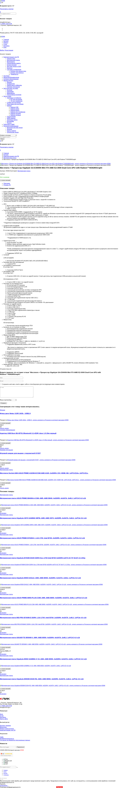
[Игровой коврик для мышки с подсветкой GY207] (40, 460)
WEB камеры (11, 118)
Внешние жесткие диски (15, 127)
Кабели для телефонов (17, 112)
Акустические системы (10, 88)
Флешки (9, 129)
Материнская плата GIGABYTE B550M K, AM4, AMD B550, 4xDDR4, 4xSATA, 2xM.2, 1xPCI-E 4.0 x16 (40, 637)
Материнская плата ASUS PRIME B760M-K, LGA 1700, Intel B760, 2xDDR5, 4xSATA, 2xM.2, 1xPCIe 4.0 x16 (42, 538)
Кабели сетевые (15, 115)
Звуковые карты (12, 120)
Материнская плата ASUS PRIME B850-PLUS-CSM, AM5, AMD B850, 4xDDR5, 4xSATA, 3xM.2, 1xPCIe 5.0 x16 (43, 598)
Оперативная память (14, 63)
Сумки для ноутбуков (14, 102)
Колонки (9, 90)
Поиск (2, 139)
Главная (6, 39)
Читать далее (4, 428)
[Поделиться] (4, 778)
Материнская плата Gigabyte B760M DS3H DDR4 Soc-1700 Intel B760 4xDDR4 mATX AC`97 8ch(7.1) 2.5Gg (42, 558)
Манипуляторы (8, 80)
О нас (5, 44)
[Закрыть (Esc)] (6, 778)
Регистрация (9, 50)
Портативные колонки (14, 94)
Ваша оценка (4, 400)
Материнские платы (13, 60)
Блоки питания (12, 65)
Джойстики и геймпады (14, 85)
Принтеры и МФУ (9, 124)
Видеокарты (11, 61)
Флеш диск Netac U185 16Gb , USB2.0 (15, 413)
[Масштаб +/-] (0, 778)
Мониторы (11, 77)
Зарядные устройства (14, 98)
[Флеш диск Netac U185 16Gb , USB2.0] (37, 420)
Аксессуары (7, 96)
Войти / (2, 50)
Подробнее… (4, 785)
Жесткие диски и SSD (14, 66)
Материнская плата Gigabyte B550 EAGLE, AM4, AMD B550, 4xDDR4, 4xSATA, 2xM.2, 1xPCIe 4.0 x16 (40, 578)
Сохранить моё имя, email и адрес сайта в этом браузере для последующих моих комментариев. (33, 384)
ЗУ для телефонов (16, 101)
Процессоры (11, 58)
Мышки (9, 82)
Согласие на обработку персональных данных (15, 740)
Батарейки (10, 121)
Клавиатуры (11, 83)
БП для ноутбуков (16, 99)
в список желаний (5, 180)
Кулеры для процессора (18, 71)
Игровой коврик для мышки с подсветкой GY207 (20, 453)
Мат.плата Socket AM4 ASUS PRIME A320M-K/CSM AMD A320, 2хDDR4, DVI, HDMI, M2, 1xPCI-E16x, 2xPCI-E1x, (44, 473)
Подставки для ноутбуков (15, 104)
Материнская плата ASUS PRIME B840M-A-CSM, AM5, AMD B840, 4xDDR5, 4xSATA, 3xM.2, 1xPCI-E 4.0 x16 (43, 498)
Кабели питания (15, 113)
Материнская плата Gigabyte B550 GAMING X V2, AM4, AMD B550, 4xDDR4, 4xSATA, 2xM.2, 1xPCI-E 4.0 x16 (43, 659)
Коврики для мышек (13, 87)
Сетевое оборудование (11, 79)
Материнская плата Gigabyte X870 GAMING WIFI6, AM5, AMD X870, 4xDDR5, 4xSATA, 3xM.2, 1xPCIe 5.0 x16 (43, 518)
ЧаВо (1, 737)
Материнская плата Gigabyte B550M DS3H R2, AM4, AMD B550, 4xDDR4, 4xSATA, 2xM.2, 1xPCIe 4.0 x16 (42, 679)
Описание (6, 183)
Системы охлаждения (14, 69)
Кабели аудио (14, 109)
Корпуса (9, 68)
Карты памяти (11, 130)
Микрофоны (11, 93)
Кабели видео (14, 110)
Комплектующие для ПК (11, 57)
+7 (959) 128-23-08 (6, 23)
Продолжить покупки (6, 9)
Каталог (6, 41)
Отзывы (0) (7, 185)
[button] (0, 2)
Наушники (10, 91)
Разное (9, 123)
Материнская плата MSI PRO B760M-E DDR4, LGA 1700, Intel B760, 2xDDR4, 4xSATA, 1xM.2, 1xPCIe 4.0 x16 (43, 618)
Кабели (9, 105)
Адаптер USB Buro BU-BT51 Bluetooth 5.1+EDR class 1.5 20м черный (28, 433)
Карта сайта (4, 719)
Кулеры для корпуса (17, 72)
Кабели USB (14, 107)
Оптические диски (13, 132)
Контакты (6, 46)
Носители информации (10, 126)
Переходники (11, 116)
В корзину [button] (3, 513)
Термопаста (14, 74)
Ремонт (5, 42)
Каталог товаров (5, 725)
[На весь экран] (2, 778)
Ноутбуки (6, 76)
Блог (5, 47)
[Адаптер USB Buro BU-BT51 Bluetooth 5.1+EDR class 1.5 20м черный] (47, 440)
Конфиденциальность (7, 738)
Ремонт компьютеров (7, 728)
